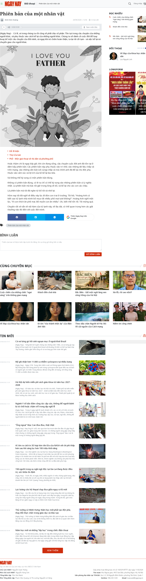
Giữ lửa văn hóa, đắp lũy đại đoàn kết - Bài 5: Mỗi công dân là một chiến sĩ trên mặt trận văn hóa (122, 106)
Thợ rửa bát (15, 155)
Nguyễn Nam (125, 62)
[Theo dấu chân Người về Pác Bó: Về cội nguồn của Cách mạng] (92, 311)
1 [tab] (138, 48)
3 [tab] (142, 48)
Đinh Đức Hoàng (11, 20)
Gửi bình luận (93, 254)
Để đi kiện (14, 151)
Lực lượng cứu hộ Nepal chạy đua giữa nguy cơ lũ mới (41, 489)
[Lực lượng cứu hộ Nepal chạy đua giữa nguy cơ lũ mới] (92, 495)
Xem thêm (52, 550)
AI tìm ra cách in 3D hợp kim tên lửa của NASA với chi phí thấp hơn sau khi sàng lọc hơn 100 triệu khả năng (45, 447)
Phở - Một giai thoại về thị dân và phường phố (31, 158)
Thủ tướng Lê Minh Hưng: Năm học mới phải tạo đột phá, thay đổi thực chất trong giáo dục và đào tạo (43, 511)
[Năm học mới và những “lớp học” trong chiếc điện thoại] (92, 536)
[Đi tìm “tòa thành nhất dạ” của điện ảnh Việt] (55, 311)
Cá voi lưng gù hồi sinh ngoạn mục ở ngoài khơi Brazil (40, 341)
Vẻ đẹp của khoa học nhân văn (14, 323)
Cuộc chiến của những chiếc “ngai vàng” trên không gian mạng (16, 294)
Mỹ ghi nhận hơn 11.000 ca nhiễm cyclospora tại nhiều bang (43, 361)
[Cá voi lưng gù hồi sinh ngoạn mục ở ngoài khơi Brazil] (92, 347)
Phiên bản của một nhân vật (18, 225)
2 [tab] (140, 48)
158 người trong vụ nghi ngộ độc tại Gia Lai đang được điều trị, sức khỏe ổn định (44, 470)
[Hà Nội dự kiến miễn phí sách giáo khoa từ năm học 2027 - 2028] (92, 388)
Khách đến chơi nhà (47, 292)
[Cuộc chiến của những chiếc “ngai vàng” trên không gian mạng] (113, 56)
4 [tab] (144, 48)
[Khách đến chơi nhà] (55, 280)
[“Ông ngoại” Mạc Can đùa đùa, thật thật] (92, 431)
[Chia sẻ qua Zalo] (54, 217)
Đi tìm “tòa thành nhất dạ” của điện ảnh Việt (55, 325)
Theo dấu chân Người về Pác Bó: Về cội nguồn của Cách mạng (90, 325)
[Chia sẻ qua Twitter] (35, 217)
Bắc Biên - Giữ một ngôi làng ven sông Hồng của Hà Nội (90, 294)
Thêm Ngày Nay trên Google (78, 217)
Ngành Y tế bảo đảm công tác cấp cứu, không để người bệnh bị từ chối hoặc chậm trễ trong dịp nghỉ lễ (44, 405)
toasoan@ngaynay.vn (135, 578)
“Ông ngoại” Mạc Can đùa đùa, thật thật (34, 425)
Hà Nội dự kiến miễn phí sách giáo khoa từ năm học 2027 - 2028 (43, 383)
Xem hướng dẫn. (88, 227)
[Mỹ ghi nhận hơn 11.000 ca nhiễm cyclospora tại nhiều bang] (92, 367)
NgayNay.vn (13, 3)
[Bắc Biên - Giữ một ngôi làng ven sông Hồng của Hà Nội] (92, 280)
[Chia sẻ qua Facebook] (17, 217)
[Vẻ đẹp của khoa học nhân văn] (17, 311)
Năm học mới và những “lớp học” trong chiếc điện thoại (41, 530)
